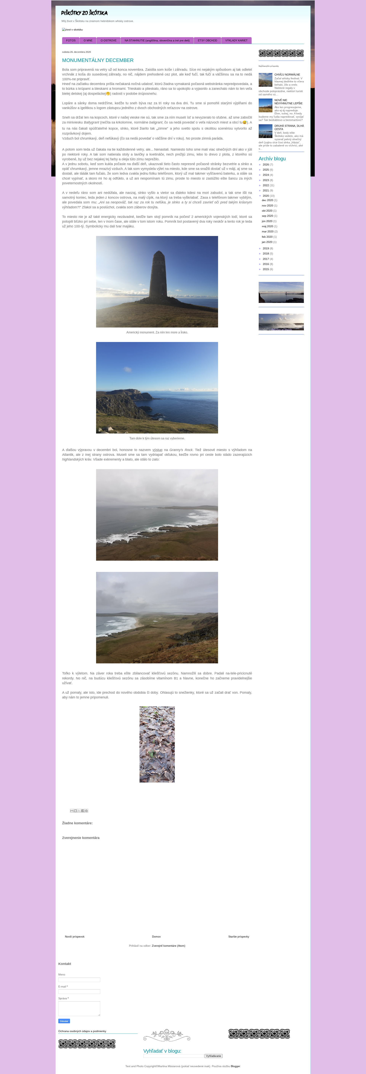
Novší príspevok (74, 936)
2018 (266, 253)
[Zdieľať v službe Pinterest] (86, 811)
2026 (266, 164)
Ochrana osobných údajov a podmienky (82, 1031)
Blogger (235, 1066)
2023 (266, 180)
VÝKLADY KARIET (236, 40)
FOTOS (70, 40)
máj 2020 (268, 226)
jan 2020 (267, 241)
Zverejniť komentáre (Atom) (168, 945)
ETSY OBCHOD (207, 40)
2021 (266, 190)
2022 (266, 185)
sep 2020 (268, 215)
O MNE (88, 40)
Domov (156, 936)
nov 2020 (268, 205)
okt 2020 (267, 210)
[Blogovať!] (75, 811)
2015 (266, 269)
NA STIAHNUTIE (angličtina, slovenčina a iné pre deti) (157, 40)
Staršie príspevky (238, 936)
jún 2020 (267, 221)
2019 (266, 248)
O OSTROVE (108, 40)
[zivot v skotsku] (72, 29)
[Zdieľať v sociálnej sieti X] (79, 811)
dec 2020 (268, 200)
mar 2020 (268, 231)
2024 (266, 174)
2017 (266, 258)
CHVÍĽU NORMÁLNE (287, 74)
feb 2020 (267, 236)
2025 (266, 169)
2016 (266, 264)
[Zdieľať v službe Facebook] (83, 811)
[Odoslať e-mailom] (72, 811)
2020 (266, 195)
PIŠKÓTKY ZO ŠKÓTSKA (84, 14)
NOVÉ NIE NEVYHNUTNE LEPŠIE (288, 102)
